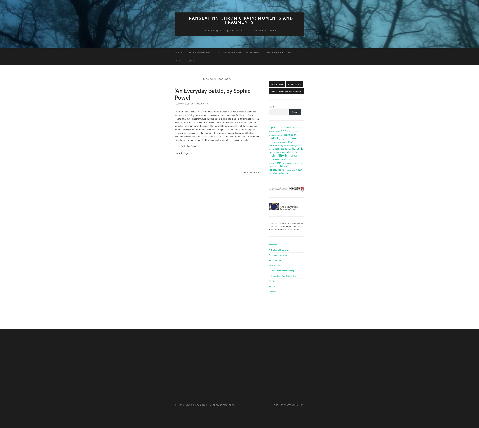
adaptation (272, 128)
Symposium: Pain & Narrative (283, 276)
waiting (273, 173)
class (297, 132)
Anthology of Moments (201, 52)
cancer (291, 132)
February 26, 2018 (184, 104)
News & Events (273, 52)
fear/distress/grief (277, 145)
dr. (299, 139)
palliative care (299, 163)
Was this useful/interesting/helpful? (286, 91)
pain (279, 162)
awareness (272, 131)
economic (273, 142)
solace (286, 166)
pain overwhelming (288, 163)
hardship (297, 148)
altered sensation (298, 128)
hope (272, 152)
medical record (291, 160)
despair (283, 139)
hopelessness (281, 153)
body (284, 130)
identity (292, 151)
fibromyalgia (292, 145)
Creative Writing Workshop (282, 270)
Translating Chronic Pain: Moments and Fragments (239, 20)
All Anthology (277, 84)
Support (179, 61)
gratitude (279, 148)
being (278, 131)
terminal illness (290, 170)
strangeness (277, 169)
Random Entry (294, 84)
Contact (192, 61)
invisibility (276, 155)
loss (271, 159)
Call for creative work (229, 52)
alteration (288, 128)
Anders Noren (291, 405)
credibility (274, 138)
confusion (279, 135)
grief (288, 148)
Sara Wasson (202, 104)
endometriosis (282, 142)
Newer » (251, 172)
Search (271, 106)
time (299, 169)
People (291, 52)
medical (280, 159)
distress (292, 138)
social (280, 166)
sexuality (272, 166)
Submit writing (253, 52)
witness (284, 173)
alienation (280, 128)
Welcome (179, 52)
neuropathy (272, 163)
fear (290, 141)
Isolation (291, 155)
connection (289, 134)
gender (271, 149)
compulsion (272, 135)
